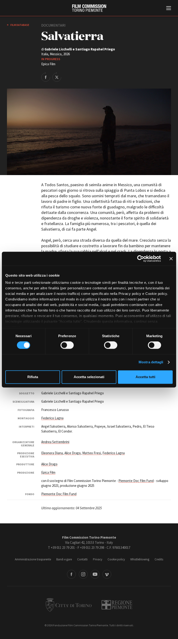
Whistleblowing (139, 559)
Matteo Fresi (91, 453)
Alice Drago (72, 453)
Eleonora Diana (52, 453)
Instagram (83, 574)
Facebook (71, 574)
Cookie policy (116, 559)
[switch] (67, 345)
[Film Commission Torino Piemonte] (89, 8)
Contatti (82, 559)
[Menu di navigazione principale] (168, 8)
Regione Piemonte (117, 604)
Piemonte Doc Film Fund (136, 480)
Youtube (95, 574)
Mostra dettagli (151, 362)
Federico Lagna (52, 418)
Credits (159, 559)
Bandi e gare (64, 559)
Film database (19, 25)
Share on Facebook (45, 77)
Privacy (97, 559)
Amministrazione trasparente (33, 559)
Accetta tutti (145, 377)
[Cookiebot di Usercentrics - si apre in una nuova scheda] (140, 258)
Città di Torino (69, 605)
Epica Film (48, 472)
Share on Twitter (56, 77)
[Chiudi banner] (171, 258)
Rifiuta (32, 377)
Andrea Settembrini (55, 442)
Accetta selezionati (89, 377)
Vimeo (106, 574)
